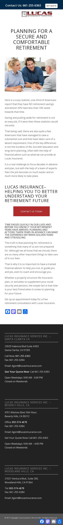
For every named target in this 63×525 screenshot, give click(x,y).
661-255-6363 (22, 356)
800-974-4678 (19, 422)
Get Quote (51, 6)
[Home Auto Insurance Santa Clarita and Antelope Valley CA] (36, 15)
